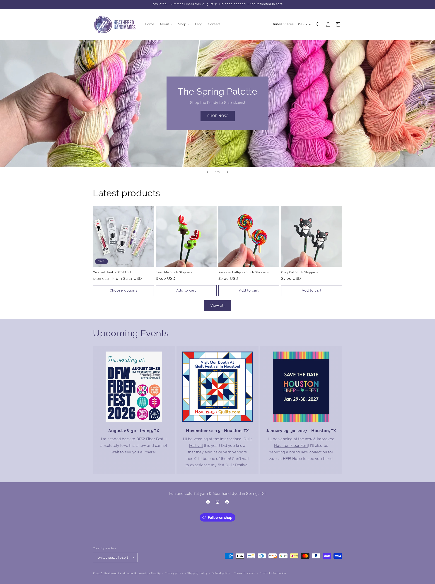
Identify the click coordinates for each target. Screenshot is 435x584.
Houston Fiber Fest (291, 445)
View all (217, 306)
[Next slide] (227, 172)
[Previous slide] (208, 172)
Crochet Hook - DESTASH (112, 272)
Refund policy (221, 573)
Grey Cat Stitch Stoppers (299, 272)
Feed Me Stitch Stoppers (174, 272)
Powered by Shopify (147, 573)
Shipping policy (197, 573)
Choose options (123, 290)
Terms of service (244, 573)
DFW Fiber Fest (149, 439)
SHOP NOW (217, 116)
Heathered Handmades (118, 573)
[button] (166, 24)
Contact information (273, 573)
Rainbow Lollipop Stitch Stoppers (243, 272)
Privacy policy (174, 573)
